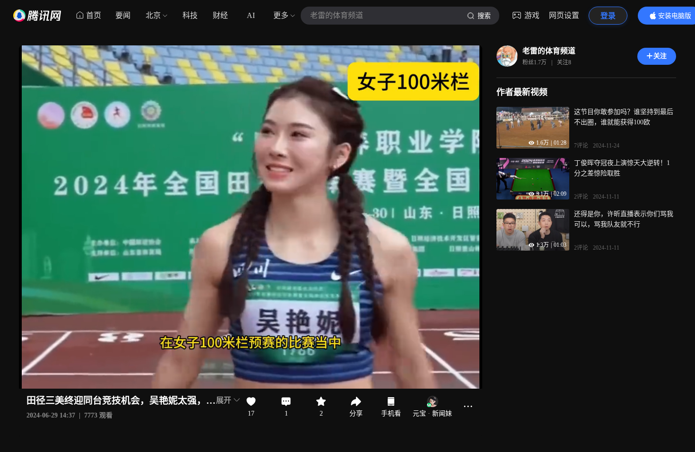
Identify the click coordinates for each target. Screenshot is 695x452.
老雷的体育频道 (548, 51)
